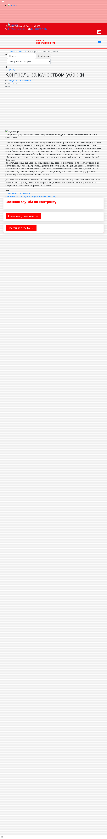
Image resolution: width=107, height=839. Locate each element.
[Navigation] (99, 42)
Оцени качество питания (18, 193)
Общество (13, 80)
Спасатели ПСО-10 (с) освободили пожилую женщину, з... (32, 196)
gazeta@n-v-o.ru (39, 28)
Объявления (25, 80)
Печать (11, 69)
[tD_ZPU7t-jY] (33, 108)
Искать (44, 56)
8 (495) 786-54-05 (17, 28)
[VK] (99, 32)
